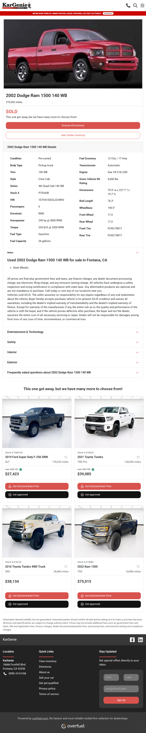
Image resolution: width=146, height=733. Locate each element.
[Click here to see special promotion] (73, 13)
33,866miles (133, 571)
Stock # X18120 (13, 562)
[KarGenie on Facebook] (131, 639)
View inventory (47, 661)
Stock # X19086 (85, 562)
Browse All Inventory (73, 125)
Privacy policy (47, 688)
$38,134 (12, 581)
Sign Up (121, 700)
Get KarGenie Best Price (26, 486)
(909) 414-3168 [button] (17, 673)
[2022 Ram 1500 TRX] (109, 531)
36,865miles (61, 571)
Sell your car (46, 677)
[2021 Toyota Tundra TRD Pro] (109, 422)
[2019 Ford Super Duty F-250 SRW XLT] (36, 422)
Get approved (20, 494)
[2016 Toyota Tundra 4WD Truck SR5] (36, 531)
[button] (128, 5)
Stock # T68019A (14, 452)
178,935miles (60, 461)
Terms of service (49, 694)
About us (44, 672)
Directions (45, 666)
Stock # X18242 (85, 452)
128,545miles (132, 461)
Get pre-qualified (48, 683)
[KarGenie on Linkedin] (139, 639)
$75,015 (84, 581)
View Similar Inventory (73, 135)
